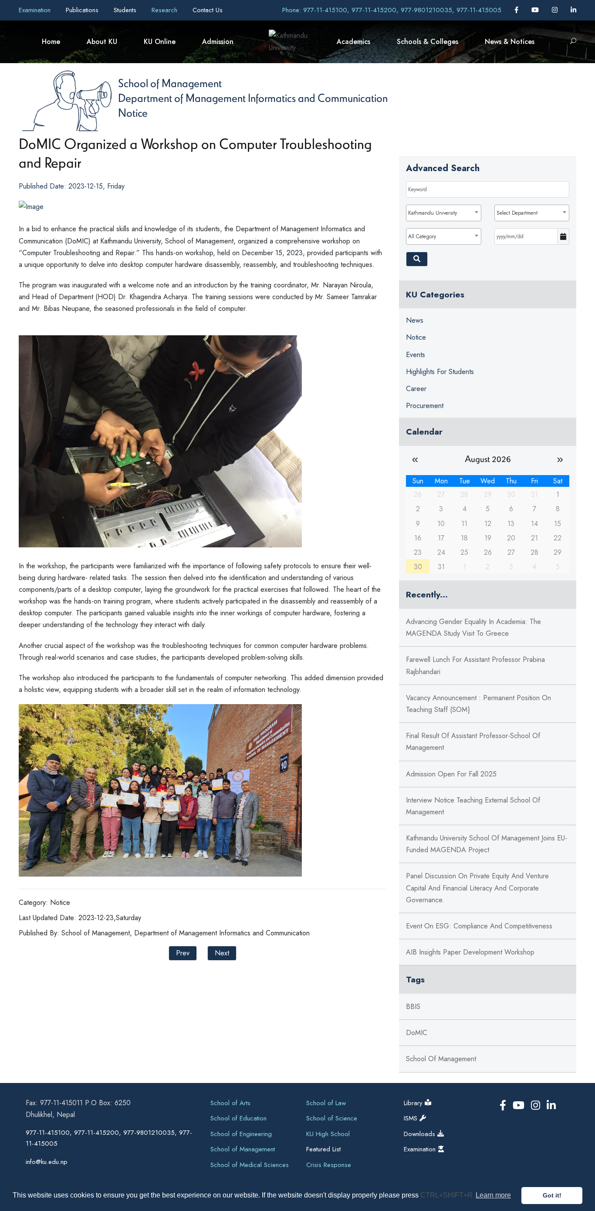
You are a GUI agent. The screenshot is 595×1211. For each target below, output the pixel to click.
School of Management (170, 82)
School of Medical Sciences (249, 1165)
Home (51, 42)
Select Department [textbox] (517, 213)
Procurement (424, 406)
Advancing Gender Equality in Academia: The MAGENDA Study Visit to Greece (473, 627)
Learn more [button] (493, 1195)
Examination (36, 10)
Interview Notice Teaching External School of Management (473, 806)
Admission (217, 42)
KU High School (328, 1134)
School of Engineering (241, 1134)
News (414, 320)
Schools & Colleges (427, 42)
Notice (133, 112)
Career (416, 389)
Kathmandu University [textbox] (432, 213)
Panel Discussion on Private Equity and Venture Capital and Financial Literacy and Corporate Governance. (477, 887)
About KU (102, 42)
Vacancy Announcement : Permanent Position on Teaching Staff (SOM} (478, 704)
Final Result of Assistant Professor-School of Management (473, 741)
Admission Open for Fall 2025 (451, 774)
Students (126, 10)
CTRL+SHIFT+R (447, 1195)
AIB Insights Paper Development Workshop (470, 952)
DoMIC (416, 1033)
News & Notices (509, 42)
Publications (83, 10)
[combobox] (443, 213)
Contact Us (208, 10)
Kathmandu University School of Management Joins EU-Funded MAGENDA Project (486, 844)
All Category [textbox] (422, 236)
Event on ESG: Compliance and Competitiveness (479, 926)
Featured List (323, 1149)
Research (165, 10)
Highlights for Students (440, 372)
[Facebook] (517, 10)
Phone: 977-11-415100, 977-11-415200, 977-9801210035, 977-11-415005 (391, 10)
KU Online (160, 42)
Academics (353, 42)
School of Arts (230, 1103)
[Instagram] (556, 10)
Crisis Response (328, 1165)
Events (415, 355)
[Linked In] (573, 10)
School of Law (326, 1103)
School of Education (238, 1118)
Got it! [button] (552, 1195)
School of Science (331, 1118)
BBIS (413, 1007)
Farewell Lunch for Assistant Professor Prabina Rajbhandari (475, 665)
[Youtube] (536, 10)
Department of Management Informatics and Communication (253, 97)
